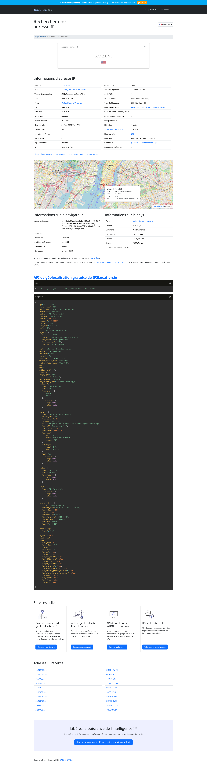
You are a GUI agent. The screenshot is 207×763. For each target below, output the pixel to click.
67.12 (64, 760)
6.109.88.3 (110, 674)
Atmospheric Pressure (113, 129)
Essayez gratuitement (82, 647)
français (166, 24)
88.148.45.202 (111, 696)
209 (132, 134)
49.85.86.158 (39, 705)
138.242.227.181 (112, 705)
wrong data (94, 258)
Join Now (142, 3)
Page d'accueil (151, 10)
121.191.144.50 (40, 674)
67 (61, 760)
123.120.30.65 (39, 692)
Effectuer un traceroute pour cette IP (83, 154)
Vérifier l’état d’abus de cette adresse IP (50, 154)
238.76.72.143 (111, 688)
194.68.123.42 (111, 692)
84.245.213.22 (111, 701)
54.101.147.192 (112, 670)
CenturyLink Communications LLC (75, 89)
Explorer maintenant (46, 647)
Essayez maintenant (117, 647)
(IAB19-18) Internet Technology (143, 143)
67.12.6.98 (65, 85)
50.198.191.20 (111, 710)
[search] (145, 47)
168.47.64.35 (111, 679)
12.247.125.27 (39, 710)
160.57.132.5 (39, 679)
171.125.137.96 (112, 683)
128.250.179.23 (40, 701)
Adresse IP (165, 10)
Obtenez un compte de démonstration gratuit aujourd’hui (103, 742)
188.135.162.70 (40, 696)
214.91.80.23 (39, 683)
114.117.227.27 (40, 688)
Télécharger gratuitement (154, 647)
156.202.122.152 (40, 670)
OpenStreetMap (159, 206)
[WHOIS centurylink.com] (155, 107)
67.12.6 (70, 760)
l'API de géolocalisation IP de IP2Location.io (110, 262)
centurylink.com (137, 107)
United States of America (71, 103)
